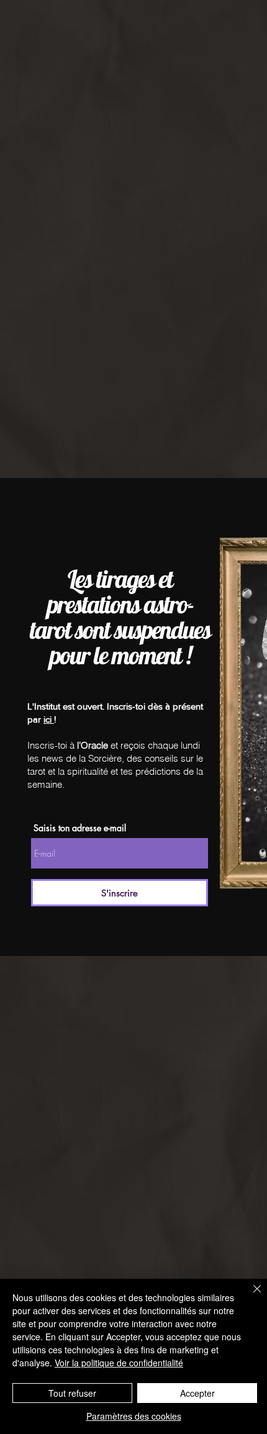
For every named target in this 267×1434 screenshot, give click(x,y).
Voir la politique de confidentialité (119, 1362)
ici (48, 719)
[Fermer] (250, 1296)
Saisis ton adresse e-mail (80, 828)
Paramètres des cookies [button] (133, 1416)
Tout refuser (72, 1393)
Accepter (197, 1393)
